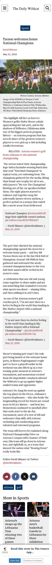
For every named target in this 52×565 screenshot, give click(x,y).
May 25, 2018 (12, 229)
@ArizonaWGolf (36, 213)
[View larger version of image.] (26, 76)
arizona (8, 487)
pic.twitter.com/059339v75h (20, 334)
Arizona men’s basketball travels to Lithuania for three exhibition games (37, 533)
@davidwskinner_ (12, 462)
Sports (25, 28)
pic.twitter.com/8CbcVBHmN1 (22, 220)
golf (19, 487)
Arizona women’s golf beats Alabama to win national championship (24, 155)
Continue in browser (32, 560)
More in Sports (16, 498)
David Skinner (10, 49)
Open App (14, 560)
